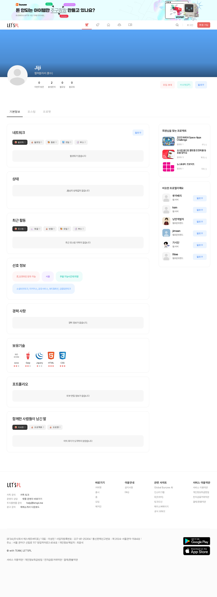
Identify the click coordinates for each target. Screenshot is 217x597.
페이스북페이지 (161, 506)
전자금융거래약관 (201, 497)
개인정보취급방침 (201, 492)
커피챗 (98, 487)
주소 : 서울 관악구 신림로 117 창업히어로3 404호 (32, 542)
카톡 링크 (24, 494)
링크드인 (158, 501)
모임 (97, 501)
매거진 (98, 506)
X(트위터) (158, 497)
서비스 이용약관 (200, 487)
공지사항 (129, 487)
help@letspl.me (34, 503)
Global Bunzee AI (163, 487)
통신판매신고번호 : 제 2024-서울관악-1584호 (116, 538)
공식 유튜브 (159, 511)
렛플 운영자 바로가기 (32, 499)
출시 (97, 492)
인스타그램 (159, 492)
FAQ (127, 492)
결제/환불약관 (199, 501)
